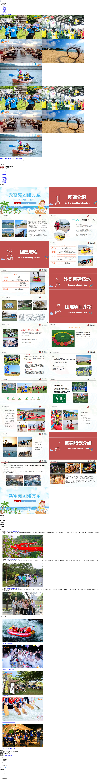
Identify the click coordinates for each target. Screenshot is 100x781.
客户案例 (4, 10)
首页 (3, 6)
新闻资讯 (4, 11)
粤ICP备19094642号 (8, 755)
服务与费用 (4, 178)
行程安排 (4, 177)
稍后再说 (3, 767)
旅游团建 (9, 14)
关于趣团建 (4, 12)
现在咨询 (6, 767)
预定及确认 (4, 179)
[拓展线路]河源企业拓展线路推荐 (13, 588)
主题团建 (5, 14)
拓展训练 (2, 14)
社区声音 (4, 182)
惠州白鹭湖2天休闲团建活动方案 (8, 695)
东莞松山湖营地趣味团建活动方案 (8, 748)
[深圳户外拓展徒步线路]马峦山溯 (13, 559)
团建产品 (4, 8)
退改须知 (4, 180)
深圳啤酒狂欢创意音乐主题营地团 (8, 669)
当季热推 (4, 7)
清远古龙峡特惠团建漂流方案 (7, 643)
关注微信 (4, 174)
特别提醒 (4, 181)
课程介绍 (4, 176)
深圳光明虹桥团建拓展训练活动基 (13, 531)
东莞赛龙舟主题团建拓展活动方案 (8, 722)
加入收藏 (4, 171)
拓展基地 (4, 9)
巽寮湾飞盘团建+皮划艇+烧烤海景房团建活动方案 (11, 158)
